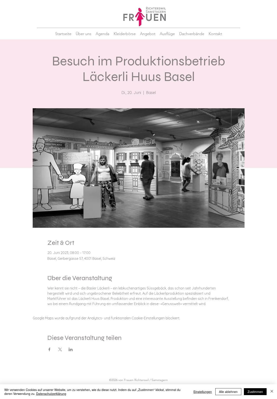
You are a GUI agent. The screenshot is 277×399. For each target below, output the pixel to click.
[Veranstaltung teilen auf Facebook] (49, 349)
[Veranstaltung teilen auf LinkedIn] (71, 349)
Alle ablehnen (228, 391)
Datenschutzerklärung (51, 393)
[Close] (271, 392)
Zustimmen (255, 391)
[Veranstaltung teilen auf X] (60, 349)
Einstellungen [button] (202, 391)
